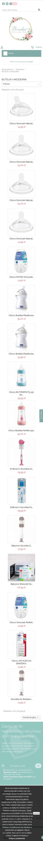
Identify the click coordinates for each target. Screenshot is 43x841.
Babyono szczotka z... (21, 545)
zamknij (36, 813)
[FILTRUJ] (41, 420)
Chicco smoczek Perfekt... (22, 622)
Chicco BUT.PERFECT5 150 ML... (21, 393)
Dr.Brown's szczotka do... (21, 507)
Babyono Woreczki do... (21, 584)
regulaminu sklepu (10, 772)
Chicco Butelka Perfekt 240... (21, 430)
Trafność (21, 84)
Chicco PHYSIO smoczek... (21, 277)
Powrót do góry (31, 717)
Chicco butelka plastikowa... (21, 315)
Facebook (3, 3)
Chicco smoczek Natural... (21, 123)
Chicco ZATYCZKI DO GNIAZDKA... (21, 662)
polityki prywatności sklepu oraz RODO (17, 777)
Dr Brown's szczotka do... (21, 469)
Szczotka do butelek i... (21, 699)
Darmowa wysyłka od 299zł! (21, 62)
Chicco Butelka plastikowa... (21, 354)
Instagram (7, 3)
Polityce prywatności (17, 838)
